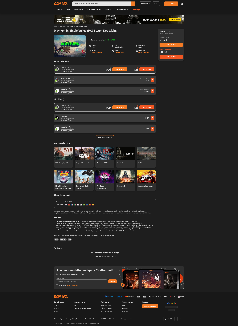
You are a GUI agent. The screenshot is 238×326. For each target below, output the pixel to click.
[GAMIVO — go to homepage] (61, 3)
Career (56, 311)
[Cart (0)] (182, 3)
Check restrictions (97, 52)
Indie (69, 239)
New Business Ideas (106, 311)
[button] (57, 69)
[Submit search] (133, 3)
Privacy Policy (58, 319)
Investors (56, 308)
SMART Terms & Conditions (108, 319)
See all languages (143, 52)
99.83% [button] (64, 71)
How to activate (119, 52)
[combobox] (101, 3)
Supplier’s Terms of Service (67, 69)
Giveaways (125, 308)
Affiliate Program (106, 305)
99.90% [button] (64, 93)
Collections (125, 311)
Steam (68, 26)
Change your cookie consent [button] (129, 319)
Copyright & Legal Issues (73, 319)
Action (56, 239)
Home (55, 26)
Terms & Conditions (72, 285)
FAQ (75, 305)
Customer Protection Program (82, 308)
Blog (123, 305)
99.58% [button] (64, 82)
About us (56, 305)
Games (64, 26)
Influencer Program (106, 308)
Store (59, 26)
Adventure (63, 239)
